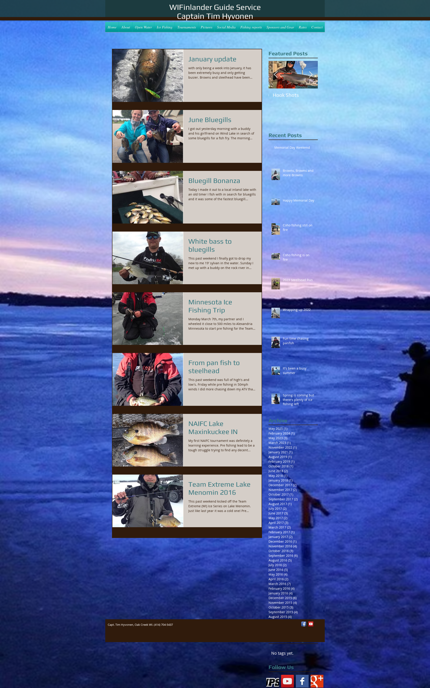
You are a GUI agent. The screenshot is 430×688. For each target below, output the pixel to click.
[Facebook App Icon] (303, 623)
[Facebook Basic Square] (302, 681)
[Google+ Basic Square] (317, 681)
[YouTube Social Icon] (287, 681)
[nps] (272, 681)
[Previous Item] (276, 74)
